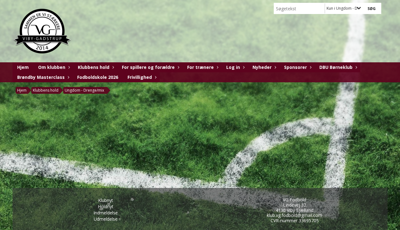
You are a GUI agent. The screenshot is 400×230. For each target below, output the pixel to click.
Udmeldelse (106, 219)
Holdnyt (105, 206)
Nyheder (262, 67)
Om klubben (51, 67)
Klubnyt (105, 200)
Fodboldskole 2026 (97, 77)
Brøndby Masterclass (41, 77)
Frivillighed (140, 77)
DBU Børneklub (335, 67)
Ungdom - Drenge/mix (84, 90)
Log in (233, 67)
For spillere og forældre (148, 67)
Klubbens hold (93, 67)
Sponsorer (295, 67)
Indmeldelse (105, 213)
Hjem (23, 67)
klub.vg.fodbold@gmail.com (294, 215)
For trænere (200, 67)
